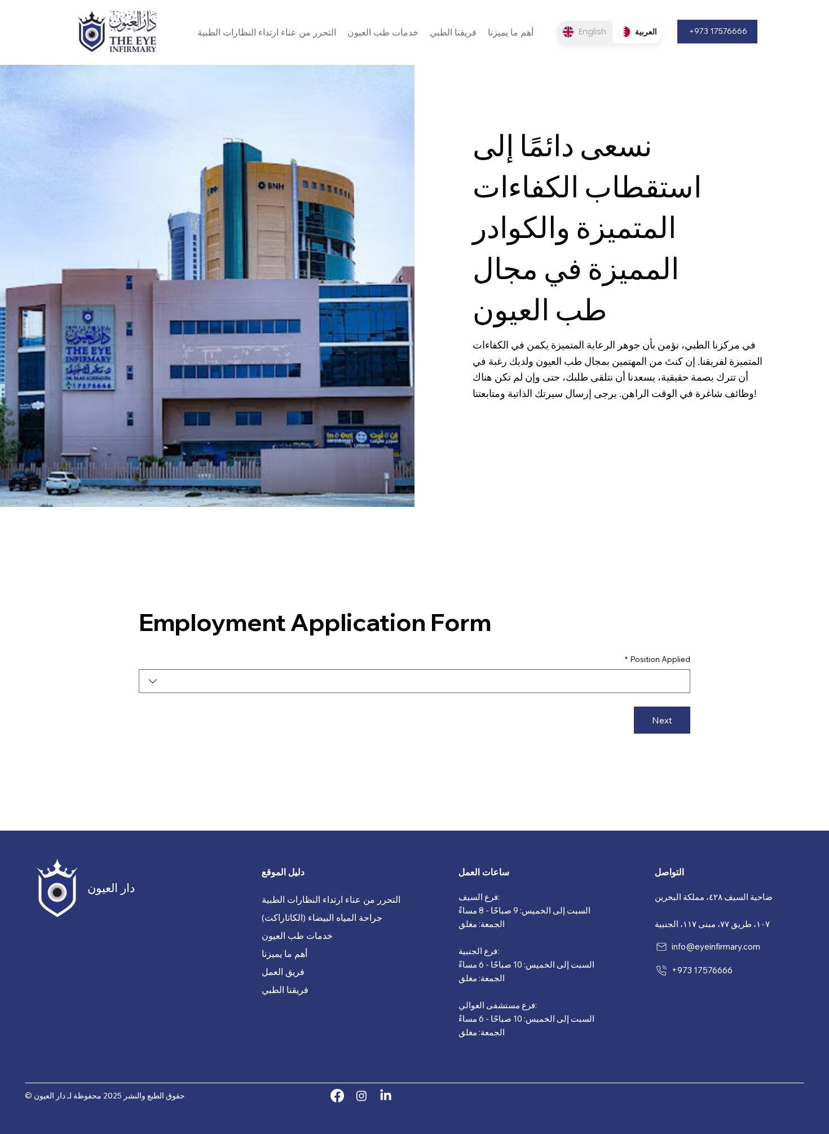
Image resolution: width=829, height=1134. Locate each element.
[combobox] (414, 681)
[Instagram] (361, 1095)
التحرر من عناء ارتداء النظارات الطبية (331, 899)
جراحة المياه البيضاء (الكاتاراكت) (322, 917)
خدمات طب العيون (297, 935)
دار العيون (111, 887)
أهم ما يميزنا (284, 953)
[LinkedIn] (386, 1095)
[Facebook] (337, 1095)
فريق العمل (283, 971)
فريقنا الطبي (285, 989)
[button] (267, 32)
